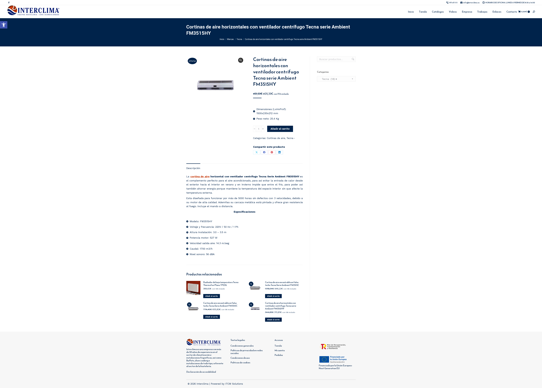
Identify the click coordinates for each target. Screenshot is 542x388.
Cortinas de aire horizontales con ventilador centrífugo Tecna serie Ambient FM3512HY (280, 306)
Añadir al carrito (280, 128)
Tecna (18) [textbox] (328, 78)
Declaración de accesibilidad (201, 371)
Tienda (278, 345)
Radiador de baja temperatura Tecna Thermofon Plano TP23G (220, 284)
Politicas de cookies (240, 362)
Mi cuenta (280, 350)
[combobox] (336, 79)
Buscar (352, 59)
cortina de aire (200, 176)
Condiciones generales (242, 345)
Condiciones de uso (240, 357)
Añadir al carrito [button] (211, 296)
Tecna (290, 138)
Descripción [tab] (193, 168)
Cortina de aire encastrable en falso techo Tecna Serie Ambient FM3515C (282, 284)
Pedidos (279, 355)
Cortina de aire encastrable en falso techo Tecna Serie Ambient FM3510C (220, 304)
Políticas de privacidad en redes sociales (246, 352)
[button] (3, 25)
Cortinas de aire (276, 138)
